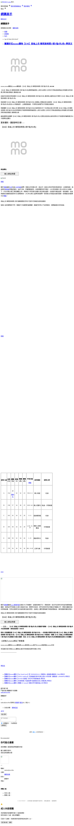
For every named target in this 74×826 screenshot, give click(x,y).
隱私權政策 (47, 801)
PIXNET (23, 801)
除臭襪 (6, 605)
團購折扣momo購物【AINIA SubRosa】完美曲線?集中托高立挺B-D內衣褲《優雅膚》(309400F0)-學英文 (37, 676)
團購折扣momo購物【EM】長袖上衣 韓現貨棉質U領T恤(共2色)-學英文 (38, 44)
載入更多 (3, 714)
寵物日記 (15, 707)
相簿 (5, 31)
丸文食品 (18, 187)
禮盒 (5, 196)
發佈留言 (3, 725)
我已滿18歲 (4, 822)
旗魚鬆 (7, 189)
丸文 (10, 187)
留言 (21, 702)
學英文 (3, 666)
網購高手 (6, 14)
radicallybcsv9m (5, 692)
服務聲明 (54, 801)
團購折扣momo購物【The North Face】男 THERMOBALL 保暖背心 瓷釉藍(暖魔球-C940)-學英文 (34, 674)
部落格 (6, 34)
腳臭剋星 (17, 605)
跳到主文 (3, 19)
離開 (10, 822)
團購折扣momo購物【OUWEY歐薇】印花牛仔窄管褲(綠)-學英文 (24, 678)
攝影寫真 (15, 28)
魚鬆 (2, 181)
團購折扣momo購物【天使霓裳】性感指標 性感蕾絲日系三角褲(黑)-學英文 (28, 681)
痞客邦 (17, 702)
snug (2, 572)
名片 (5, 36)
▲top (2, 711)
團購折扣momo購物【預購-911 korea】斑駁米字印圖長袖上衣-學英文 (26, 683)
